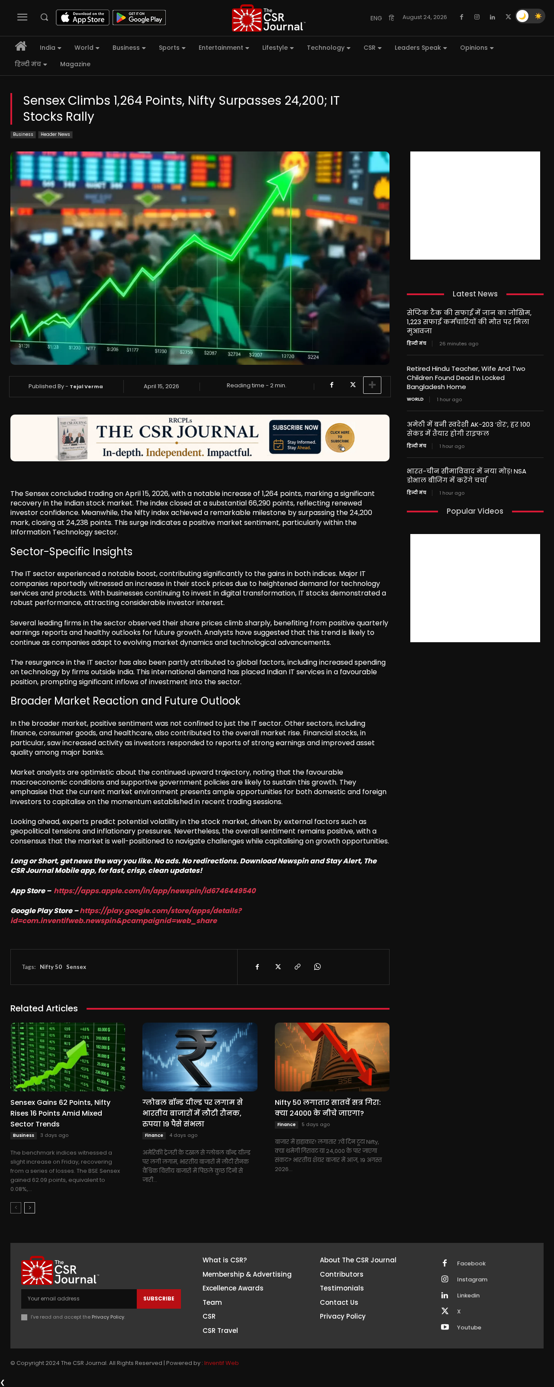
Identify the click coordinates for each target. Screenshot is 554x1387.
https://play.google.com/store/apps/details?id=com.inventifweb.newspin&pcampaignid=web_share (126, 915)
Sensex (76, 966)
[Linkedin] (492, 17)
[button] (44, 16)
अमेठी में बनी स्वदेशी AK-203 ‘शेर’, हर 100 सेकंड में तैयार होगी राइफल (468, 429)
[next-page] (29, 1207)
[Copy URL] (297, 966)
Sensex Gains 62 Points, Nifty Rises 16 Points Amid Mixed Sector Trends (60, 1113)
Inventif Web (221, 1363)
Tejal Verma (86, 386)
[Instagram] (477, 17)
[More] (372, 385)
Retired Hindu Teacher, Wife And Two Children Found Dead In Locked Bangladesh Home (466, 377)
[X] (508, 17)
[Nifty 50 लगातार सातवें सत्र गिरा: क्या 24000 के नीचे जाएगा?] (332, 1057)
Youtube (469, 1328)
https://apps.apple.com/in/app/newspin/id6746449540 (154, 891)
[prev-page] (15, 1207)
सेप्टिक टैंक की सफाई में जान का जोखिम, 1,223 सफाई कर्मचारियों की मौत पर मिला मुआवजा (469, 321)
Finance (154, 1135)
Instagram (472, 1280)
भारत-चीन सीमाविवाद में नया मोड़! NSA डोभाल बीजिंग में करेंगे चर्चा (466, 476)
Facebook (471, 1264)
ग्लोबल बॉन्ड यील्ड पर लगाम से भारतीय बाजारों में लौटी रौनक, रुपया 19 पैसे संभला (192, 1113)
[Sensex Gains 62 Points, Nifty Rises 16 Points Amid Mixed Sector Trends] (67, 1057)
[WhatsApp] (316, 966)
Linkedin (468, 1296)
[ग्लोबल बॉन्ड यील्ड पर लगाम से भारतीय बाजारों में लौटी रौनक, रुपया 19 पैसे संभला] (199, 1057)
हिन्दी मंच (416, 344)
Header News (55, 134)
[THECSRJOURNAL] (268, 18)
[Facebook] (461, 17)
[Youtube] (445, 1328)
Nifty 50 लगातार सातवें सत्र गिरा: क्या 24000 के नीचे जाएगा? (328, 1107)
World (415, 399)
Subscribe (158, 1298)
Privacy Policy (108, 1316)
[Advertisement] (475, 205)
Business (23, 134)
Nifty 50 (51, 966)
